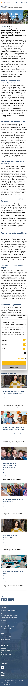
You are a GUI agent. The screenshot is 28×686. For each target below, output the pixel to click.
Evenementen (11, 682)
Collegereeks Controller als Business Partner (11, 536)
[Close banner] (25, 317)
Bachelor (3, 648)
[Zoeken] (17, 2)
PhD (2, 656)
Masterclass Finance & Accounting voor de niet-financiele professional (13, 428)
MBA (2, 652)
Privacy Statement (7, 684)
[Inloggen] (19, 2)
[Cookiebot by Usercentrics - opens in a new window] (17, 317)
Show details (21, 358)
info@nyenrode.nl (5, 639)
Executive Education (6, 654)
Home (2, 6)
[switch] (24, 344)
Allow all (14, 362)
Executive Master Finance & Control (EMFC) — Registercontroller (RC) (13, 392)
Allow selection (14, 367)
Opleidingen (4, 682)
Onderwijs (3, 26)
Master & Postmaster (6, 650)
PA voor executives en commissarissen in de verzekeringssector (9, 465)
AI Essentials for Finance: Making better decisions (13, 500)
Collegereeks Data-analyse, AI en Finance (13, 572)
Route (2, 633)
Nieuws (6, 6)
